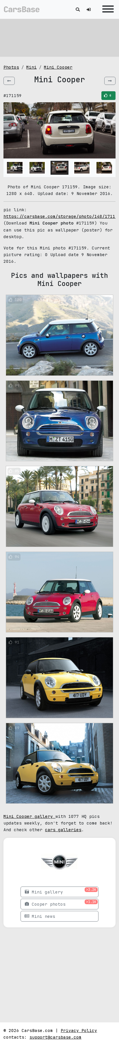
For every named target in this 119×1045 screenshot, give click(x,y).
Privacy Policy (79, 1030)
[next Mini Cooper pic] (110, 81)
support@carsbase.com (55, 1037)
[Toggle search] (78, 9)
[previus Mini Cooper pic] (9, 81)
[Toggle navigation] (107, 9)
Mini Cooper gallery (29, 816)
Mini (31, 67)
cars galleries (63, 829)
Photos (11, 67)
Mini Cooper (58, 67)
